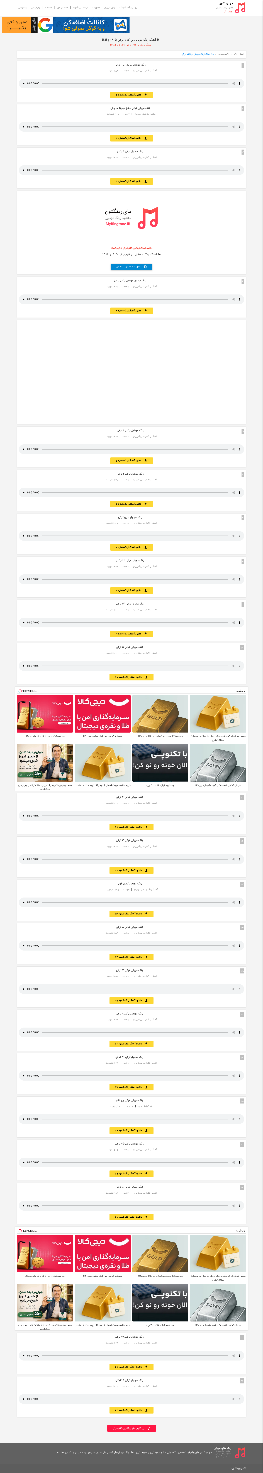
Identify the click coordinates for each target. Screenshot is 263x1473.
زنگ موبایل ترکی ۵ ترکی (129, 647)
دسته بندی (62, 8)
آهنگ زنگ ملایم (145, 1106)
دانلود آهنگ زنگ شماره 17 (131, 1087)
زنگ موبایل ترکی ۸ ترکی (129, 927)
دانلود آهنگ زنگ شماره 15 (131, 1000)
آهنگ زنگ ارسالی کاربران (145, 71)
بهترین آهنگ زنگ (128, 8)
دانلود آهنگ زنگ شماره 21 (131, 1367)
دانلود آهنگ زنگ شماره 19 (131, 1174)
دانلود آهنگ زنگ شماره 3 (131, 181)
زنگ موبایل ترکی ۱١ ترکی (129, 1187)
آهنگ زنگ (239, 54)
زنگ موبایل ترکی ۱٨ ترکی (129, 1380)
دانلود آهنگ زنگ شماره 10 (131, 677)
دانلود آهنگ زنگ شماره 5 (131, 461)
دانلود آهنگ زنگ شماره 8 (131, 590)
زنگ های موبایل (222, 1448)
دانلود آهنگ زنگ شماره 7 (131, 547)
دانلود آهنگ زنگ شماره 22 (131, 1410)
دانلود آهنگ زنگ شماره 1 (131, 95)
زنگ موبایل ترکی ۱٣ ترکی (130, 603)
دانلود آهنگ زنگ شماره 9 (131, 634)
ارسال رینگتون (80, 8)
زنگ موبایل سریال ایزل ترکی (130, 65)
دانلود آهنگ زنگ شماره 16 (131, 1044)
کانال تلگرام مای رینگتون (131, 267)
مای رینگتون (226, 3)
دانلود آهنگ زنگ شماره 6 (131, 504)
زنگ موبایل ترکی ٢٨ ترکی (129, 1337)
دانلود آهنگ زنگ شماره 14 (131, 957)
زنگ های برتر (224, 54)
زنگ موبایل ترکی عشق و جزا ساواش (130, 108)
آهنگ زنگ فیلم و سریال (145, 114)
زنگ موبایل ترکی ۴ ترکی (129, 797)
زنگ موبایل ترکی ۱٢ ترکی (130, 560)
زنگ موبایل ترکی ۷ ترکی (129, 970)
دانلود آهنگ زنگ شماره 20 (131, 1217)
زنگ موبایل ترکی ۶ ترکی (130, 430)
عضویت (96, 8)
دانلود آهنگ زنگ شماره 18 (131, 1130)
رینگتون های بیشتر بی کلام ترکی (131, 1428)
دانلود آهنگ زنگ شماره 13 (131, 914)
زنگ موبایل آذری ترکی (130, 517)
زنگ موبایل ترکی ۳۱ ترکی (129, 1057)
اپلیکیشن (35, 8)
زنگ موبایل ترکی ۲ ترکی (130, 474)
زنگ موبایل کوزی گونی (129, 883)
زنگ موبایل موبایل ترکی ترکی (130, 280)
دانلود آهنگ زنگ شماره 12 (131, 870)
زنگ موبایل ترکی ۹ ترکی (129, 1013)
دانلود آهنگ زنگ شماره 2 (131, 138)
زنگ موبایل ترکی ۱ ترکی (130, 151)
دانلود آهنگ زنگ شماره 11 (131, 827)
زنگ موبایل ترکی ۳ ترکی (129, 840)
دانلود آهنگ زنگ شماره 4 (131, 311)
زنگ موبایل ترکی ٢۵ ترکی (129, 1143)
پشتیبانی (22, 8)
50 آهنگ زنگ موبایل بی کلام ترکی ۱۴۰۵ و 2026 (131, 40)
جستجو (48, 8)
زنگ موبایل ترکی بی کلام (129, 1100)
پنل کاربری (109, 8)
